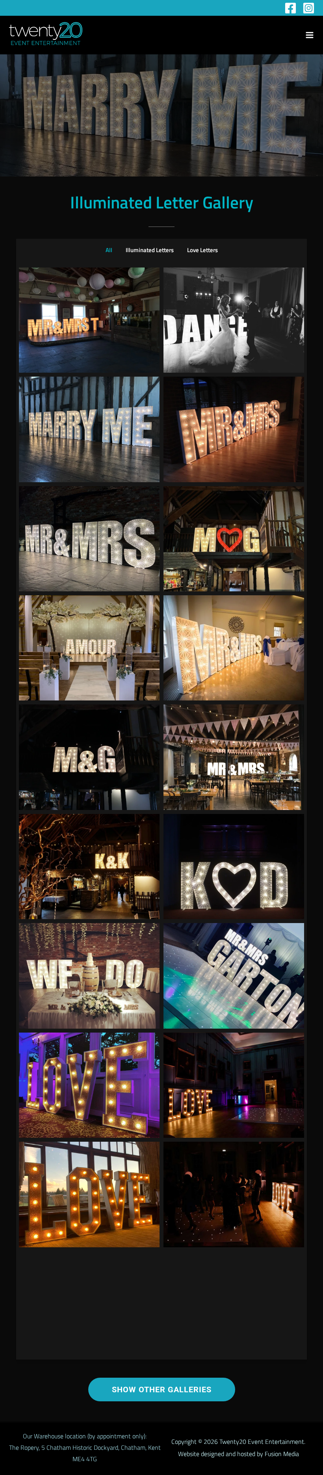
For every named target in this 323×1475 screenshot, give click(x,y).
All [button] (109, 250)
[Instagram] (308, 8)
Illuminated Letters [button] (150, 250)
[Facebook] (290, 8)
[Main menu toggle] (309, 35)
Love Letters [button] (202, 250)
